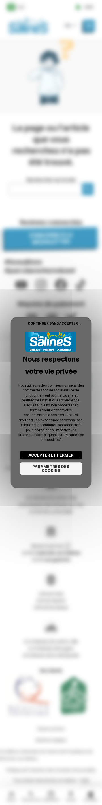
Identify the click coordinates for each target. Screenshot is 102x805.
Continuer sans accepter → (55, 323)
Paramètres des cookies (50, 468)
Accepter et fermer (50, 455)
